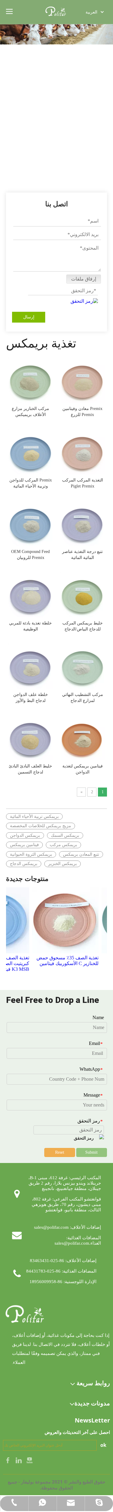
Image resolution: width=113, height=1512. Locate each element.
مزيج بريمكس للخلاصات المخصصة (40, 826)
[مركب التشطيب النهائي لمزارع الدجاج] (82, 665)
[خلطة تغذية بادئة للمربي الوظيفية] (30, 594)
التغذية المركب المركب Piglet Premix (82, 483)
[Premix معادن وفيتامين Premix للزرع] (82, 379)
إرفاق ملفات (83, 278)
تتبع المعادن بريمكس (81, 854)
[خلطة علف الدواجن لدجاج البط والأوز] (30, 665)
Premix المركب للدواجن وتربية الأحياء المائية (30, 483)
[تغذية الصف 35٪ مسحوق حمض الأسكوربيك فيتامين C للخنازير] (61, 920)
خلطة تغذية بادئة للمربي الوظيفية (30, 626)
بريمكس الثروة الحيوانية (31, 854)
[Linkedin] (19, 1459)
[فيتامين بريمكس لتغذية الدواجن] (82, 737)
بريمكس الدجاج (23, 863)
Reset (59, 1152)
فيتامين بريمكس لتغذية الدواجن (82, 769)
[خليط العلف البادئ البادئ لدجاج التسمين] (30, 737)
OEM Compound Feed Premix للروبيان (30, 554)
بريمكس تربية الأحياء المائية (34, 816)
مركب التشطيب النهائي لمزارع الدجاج (82, 697)
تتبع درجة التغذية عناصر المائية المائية (82, 554)
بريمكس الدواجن (25, 835)
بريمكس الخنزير (62, 863)
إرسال (28, 317)
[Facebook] (8, 1459)
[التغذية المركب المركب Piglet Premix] (82, 451)
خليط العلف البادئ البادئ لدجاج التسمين (30, 769)
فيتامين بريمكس (24, 845)
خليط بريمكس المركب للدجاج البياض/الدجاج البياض (82, 626)
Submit (91, 1152)
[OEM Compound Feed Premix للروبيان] (30, 522)
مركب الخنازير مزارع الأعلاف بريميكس (30, 411)
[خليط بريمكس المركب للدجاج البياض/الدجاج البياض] (82, 594)
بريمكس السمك (65, 835)
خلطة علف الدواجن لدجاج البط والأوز (30, 697)
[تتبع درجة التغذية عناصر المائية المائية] (82, 522)
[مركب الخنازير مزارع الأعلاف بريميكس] (30, 379)
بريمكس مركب (63, 845)
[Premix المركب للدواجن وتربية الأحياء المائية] (30, 451)
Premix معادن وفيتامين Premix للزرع (82, 411)
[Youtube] (29, 1459)
